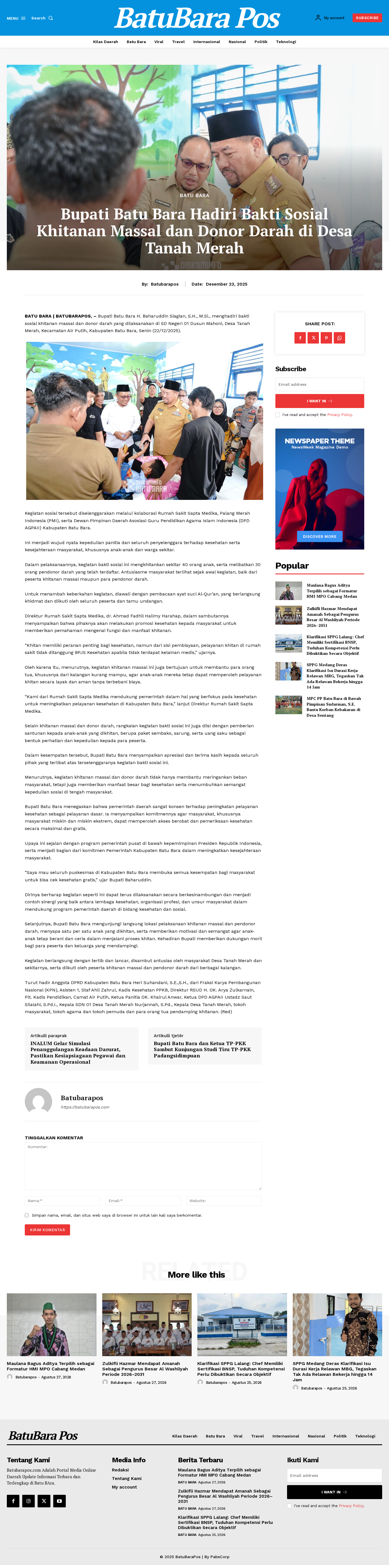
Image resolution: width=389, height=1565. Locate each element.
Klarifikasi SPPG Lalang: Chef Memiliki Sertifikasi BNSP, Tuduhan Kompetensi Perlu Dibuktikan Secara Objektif (335, 645)
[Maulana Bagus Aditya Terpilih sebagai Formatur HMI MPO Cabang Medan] (288, 590)
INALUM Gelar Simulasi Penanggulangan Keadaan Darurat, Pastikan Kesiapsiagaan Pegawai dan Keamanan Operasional (77, 1052)
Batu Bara (194, 195)
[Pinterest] (326, 338)
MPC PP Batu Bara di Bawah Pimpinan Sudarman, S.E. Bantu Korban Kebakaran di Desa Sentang (334, 707)
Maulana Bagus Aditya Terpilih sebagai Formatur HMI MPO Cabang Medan (332, 590)
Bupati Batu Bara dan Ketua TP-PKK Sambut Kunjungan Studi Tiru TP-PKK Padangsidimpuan (202, 1049)
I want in (316, 401)
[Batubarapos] (38, 1101)
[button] (43, 18)
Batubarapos (165, 284)
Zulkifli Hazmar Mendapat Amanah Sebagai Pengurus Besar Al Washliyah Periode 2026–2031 (333, 617)
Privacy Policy (339, 415)
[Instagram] (28, 1501)
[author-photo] (10, 1377)
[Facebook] (300, 338)
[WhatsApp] (339, 338)
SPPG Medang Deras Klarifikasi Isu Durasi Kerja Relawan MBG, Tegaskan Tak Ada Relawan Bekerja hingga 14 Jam (335, 676)
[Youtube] (59, 1501)
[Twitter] (313, 338)
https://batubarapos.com (85, 1107)
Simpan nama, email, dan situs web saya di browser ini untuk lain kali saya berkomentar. (117, 1215)
